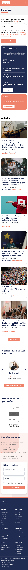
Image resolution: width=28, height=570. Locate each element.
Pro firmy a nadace (5, 538)
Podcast (2, 524)
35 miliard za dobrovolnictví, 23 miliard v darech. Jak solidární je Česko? (13, 218)
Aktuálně (5, 117)
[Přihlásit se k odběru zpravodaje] (22, 3)
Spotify (18, 545)
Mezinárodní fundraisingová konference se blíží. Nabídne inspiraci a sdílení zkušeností (14, 323)
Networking (5, 153)
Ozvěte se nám (4, 545)
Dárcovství (14, 225)
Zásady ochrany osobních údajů (7, 560)
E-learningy (17, 514)
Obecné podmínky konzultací (7, 564)
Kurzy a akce (18, 512)
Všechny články (14, 340)
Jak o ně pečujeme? (19, 483)
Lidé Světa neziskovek (5, 547)
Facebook (19, 551)
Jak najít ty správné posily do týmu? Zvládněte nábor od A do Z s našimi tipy (14, 34)
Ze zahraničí (5, 191)
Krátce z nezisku (6, 189)
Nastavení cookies (5, 566)
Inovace (2, 520)
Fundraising (19, 330)
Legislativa (5, 262)
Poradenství (18, 528)
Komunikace (3, 516)
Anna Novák (12, 149)
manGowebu (6, 568)
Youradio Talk (20, 549)
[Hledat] (18, 3)
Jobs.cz (16, 21)
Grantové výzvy (4, 533)
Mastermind (17, 518)
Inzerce (2, 549)
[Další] (25, 369)
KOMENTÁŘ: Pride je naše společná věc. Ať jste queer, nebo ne (13, 288)
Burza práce (17, 522)
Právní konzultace (18, 535)
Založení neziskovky (19, 533)
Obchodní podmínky (5, 562)
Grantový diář (4, 531)
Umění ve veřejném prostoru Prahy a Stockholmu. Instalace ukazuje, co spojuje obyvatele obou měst (13, 181)
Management (5, 152)
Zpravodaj (19, 553)
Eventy (19, 189)
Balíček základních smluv (20, 537)
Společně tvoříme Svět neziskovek (13, 352)
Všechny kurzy (8, 90)
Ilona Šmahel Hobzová (15, 223)
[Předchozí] (2, 369)
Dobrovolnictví (19, 152)
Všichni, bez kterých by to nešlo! (14, 385)
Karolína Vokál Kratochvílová (14, 374)
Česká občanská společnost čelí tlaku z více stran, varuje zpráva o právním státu (13, 253)
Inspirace (12, 152)
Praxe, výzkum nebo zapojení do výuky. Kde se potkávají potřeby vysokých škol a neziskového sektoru (13, 143)
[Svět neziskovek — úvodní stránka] (5, 3)
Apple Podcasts (20, 547)
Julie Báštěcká (13, 187)
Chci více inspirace (14, 487)
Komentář (8, 296)
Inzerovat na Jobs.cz (9, 41)
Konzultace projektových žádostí (6, 535)
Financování (19, 260)
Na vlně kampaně (18, 520)
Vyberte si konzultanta (19, 531)
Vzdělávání (12, 153)
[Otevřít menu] (26, 3)
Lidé (3, 296)
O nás (3, 543)
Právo (13, 260)
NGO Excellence (18, 516)
